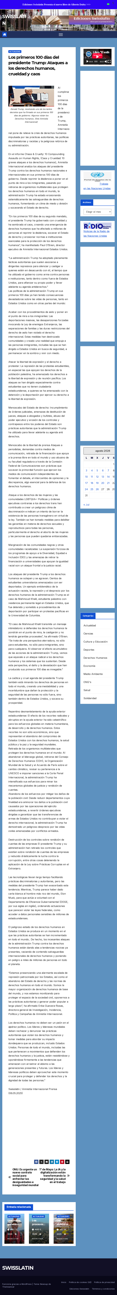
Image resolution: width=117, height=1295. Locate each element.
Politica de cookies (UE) (80, 1282)
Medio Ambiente (93, 673)
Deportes (88, 649)
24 (86, 489)
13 (103, 476)
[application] (97, 57)
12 (97, 476)
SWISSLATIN (17, 1268)
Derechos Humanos (95, 657)
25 (91, 489)
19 (97, 482)
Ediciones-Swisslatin (79, 1289)
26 (97, 489)
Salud (86, 690)
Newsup (44, 1284)
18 (92, 482)
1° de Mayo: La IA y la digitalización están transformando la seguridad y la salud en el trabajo (52, 1176)
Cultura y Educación (95, 641)
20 (102, 482)
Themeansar (8, 1287)
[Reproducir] (87, 61)
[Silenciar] (106, 61)
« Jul (86, 504)
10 (86, 476)
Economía (89, 665)
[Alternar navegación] (61, 34)
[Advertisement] (39, 1129)
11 (92, 476)
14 (108, 476)
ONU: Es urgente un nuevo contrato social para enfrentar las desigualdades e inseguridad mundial (25, 1177)
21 (108, 482)
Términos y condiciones (103, 1289)
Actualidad (14, 51)
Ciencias (88, 633)
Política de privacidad (104, 1282)
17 (86, 482)
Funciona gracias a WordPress (17, 1284)
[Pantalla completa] (109, 61)
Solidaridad (89, 698)
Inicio (63, 1282)
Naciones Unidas (101, 188)
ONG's (87, 682)
